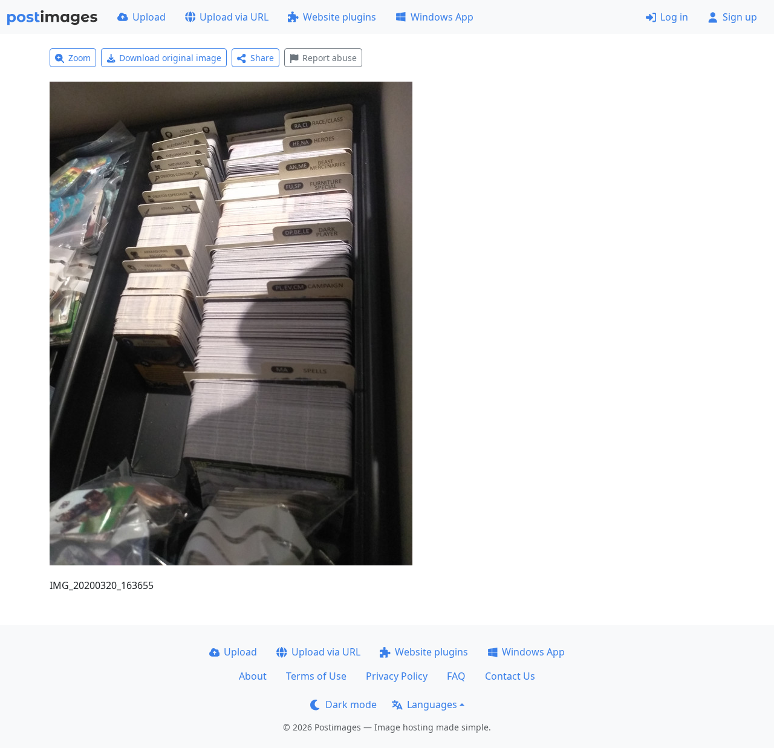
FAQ (456, 676)
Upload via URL (234, 17)
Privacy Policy (397, 676)
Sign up (740, 17)
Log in (674, 17)
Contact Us (510, 676)
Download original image (170, 57)
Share (262, 57)
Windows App (442, 17)
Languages (432, 704)
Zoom (79, 57)
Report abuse (329, 57)
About (253, 676)
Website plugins (339, 17)
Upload (149, 17)
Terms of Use (316, 676)
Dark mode (351, 704)
